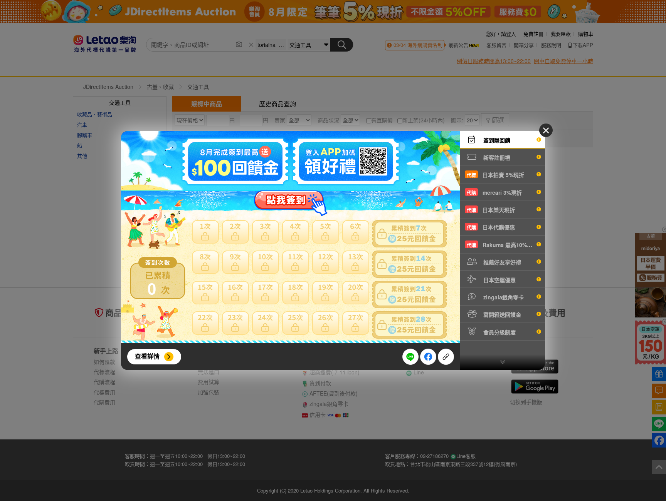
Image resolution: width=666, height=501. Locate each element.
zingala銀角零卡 (503, 297)
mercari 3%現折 (494, 192)
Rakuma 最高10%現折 (502, 245)
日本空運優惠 (499, 280)
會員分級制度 (499, 332)
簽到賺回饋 (496, 140)
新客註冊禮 (496, 157)
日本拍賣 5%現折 (495, 175)
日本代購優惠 (491, 227)
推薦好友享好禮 (501, 262)
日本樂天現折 (491, 210)
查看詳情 (147, 356)
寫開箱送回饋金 (501, 314)
